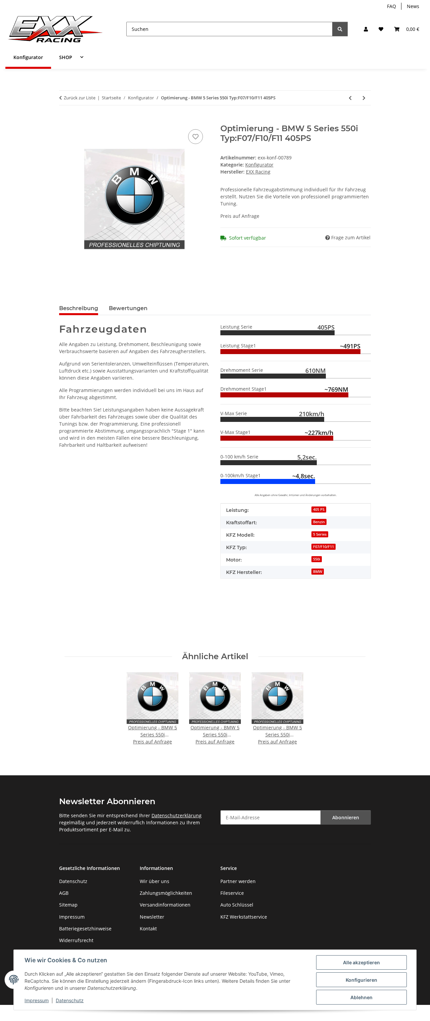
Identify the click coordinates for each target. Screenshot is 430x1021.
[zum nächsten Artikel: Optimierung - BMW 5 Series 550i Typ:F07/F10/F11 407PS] (364, 98)
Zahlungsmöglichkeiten (166, 893)
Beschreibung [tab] (78, 308)
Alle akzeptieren (361, 962)
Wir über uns (154, 881)
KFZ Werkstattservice (243, 917)
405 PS (319, 509)
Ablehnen (361, 997)
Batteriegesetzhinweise (85, 928)
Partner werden (238, 881)
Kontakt (148, 928)
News (413, 6)
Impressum (37, 1000)
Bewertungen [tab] (128, 308)
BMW (317, 571)
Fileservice (232, 893)
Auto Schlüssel (236, 905)
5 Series (320, 534)
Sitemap (68, 905)
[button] (365, 29)
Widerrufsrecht (76, 940)
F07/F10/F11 (323, 546)
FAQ (391, 6)
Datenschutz (70, 1000)
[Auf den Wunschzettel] (195, 136)
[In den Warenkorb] (64, 120)
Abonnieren (345, 817)
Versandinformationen (165, 905)
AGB (64, 893)
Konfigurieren (361, 980)
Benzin (319, 522)
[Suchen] (340, 29)
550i (316, 559)
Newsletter (152, 917)
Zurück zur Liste (79, 98)
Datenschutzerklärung (177, 815)
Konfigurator (259, 164)
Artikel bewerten (78, 616)
